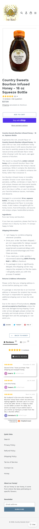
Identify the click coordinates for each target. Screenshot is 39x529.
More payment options (19, 125)
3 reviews (6, 99)
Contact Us (8, 468)
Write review (20, 357)
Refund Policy (9, 451)
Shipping (5, 105)
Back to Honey (21, 335)
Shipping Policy (10, 456)
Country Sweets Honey (22, 522)
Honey (6, 474)
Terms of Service (10, 462)
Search (7, 439)
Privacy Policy (9, 445)
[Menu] (35, 12)
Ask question (17, 99)
